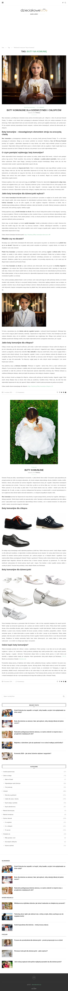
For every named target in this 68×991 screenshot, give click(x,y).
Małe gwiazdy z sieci (35, 837)
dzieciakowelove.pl (36, 984)
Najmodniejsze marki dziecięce (35, 783)
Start (3, 47)
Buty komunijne (34, 470)
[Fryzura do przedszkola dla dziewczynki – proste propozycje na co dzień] (7, 942)
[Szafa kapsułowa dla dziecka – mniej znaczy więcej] (7, 927)
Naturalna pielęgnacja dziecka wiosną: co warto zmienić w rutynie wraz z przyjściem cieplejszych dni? (38, 733)
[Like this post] (57, 392)
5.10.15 (64, 656)
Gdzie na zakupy (34, 775)
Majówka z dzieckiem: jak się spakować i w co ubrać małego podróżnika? (38, 742)
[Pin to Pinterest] (63, 392)
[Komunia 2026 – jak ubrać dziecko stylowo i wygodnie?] (7, 756)
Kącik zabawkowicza (35, 806)
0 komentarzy (20, 392)
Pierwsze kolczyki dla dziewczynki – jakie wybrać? (31, 951)
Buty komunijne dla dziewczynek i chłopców (34, 110)
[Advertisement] (34, 31)
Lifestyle (34, 791)
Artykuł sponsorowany (29, 107)
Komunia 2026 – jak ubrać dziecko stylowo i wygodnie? (32, 753)
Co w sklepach (40, 107)
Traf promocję (35, 787)
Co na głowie (35, 822)
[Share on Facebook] (59, 392)
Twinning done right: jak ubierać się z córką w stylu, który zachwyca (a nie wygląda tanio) (38, 915)
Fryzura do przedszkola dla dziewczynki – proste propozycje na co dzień (38, 940)
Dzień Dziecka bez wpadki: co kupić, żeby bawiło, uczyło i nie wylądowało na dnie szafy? (39, 711)
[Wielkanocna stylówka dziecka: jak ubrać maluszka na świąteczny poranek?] (7, 905)
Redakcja (38, 112)
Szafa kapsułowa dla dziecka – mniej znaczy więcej (31, 925)
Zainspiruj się (34, 834)
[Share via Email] (65, 392)
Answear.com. (22, 659)
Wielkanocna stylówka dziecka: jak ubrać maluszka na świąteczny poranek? (39, 903)
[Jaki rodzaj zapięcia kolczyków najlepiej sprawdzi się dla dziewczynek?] (7, 964)
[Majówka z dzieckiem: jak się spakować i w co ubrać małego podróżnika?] (7, 745)
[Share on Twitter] (61, 392)
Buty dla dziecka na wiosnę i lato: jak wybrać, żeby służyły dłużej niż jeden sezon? (39, 722)
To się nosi (34, 467)
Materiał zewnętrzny (34, 814)
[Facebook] (34, 977)
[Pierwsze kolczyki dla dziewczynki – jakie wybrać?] (7, 953)
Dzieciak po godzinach (35, 795)
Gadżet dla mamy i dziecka (35, 799)
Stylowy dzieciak (34, 818)
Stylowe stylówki (35, 845)
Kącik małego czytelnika (35, 802)
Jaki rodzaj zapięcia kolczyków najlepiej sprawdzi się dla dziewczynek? (38, 962)
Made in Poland (35, 779)
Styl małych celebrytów (35, 841)
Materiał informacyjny (34, 810)
